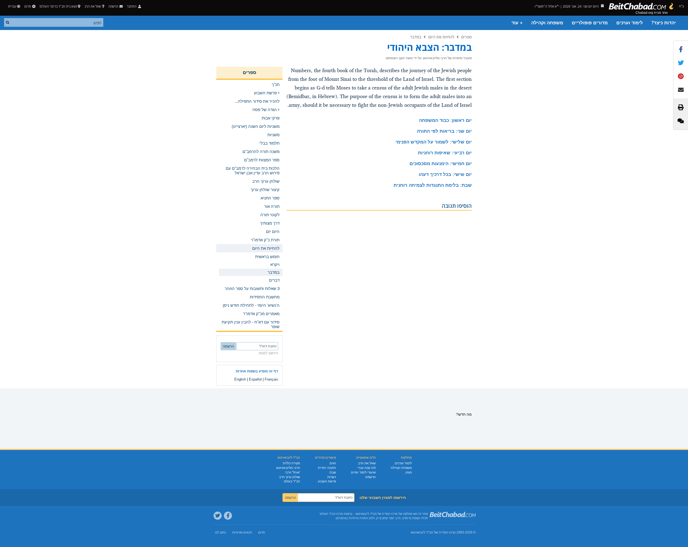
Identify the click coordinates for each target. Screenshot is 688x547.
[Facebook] (228, 516)
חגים (333, 463)
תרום (27, 6)
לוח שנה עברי (366, 468)
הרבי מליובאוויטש (288, 468)
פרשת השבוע (327, 481)
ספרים (466, 36)
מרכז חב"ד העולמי (331, 513)
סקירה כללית (291, 463)
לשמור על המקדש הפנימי (433, 142)
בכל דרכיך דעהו (445, 174)
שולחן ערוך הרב (289, 477)
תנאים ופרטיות (242, 532)
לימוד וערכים (629, 23)
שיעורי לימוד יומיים (363, 472)
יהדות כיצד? (664, 23)
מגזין (409, 472)
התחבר (132, 6)
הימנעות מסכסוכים (441, 163)
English (240, 379)
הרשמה (370, 477)
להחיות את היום (441, 36)
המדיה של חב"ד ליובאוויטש (429, 532)
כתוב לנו (220, 532)
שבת (333, 472)
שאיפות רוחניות (445, 152)
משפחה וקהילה (547, 23)
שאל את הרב (92, 6)
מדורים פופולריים (590, 23)
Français (271, 379)
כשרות (331, 477)
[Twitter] (218, 516)
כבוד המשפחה (445, 120)
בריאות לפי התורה (444, 131)
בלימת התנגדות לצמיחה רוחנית (433, 185)
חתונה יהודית (327, 468)
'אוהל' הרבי (292, 472)
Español (255, 379)
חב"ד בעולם (292, 481)
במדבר (415, 36)
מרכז (452, 532)
